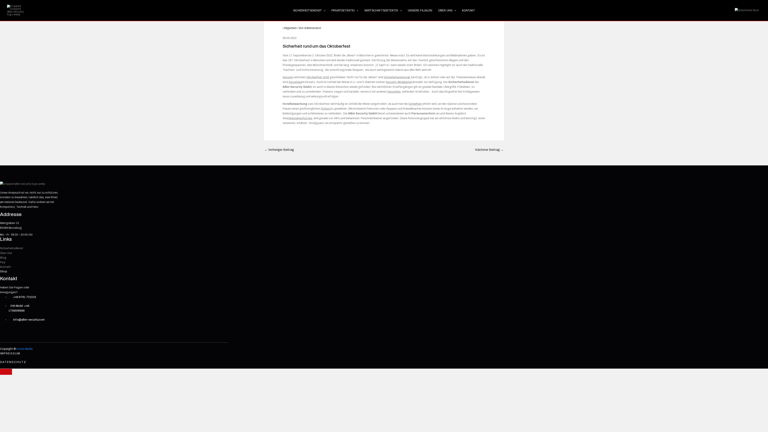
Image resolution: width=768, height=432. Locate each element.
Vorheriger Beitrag (279, 149)
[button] (323, 10)
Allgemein (290, 28)
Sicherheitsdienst (307, 10)
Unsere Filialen (420, 10)
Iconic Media (24, 348)
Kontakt (468, 10)
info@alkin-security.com (29, 319)
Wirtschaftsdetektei (381, 10)
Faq (2, 262)
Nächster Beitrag (489, 149)
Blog (3, 257)
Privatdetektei (343, 10)
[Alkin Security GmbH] (17, 10)
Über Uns (445, 10)
